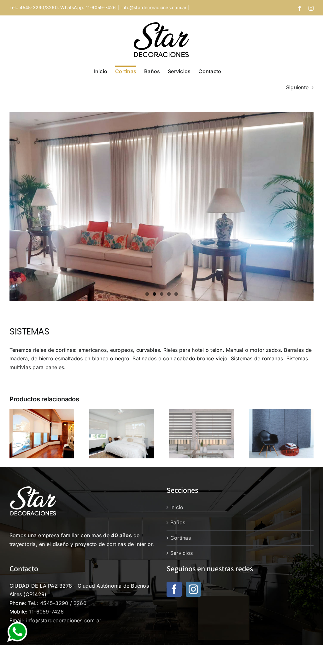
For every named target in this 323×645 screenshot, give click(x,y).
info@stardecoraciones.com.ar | (155, 7)
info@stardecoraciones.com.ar (64, 620)
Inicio (176, 507)
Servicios (181, 553)
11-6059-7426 (46, 611)
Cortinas (180, 538)
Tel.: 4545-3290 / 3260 (57, 603)
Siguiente (297, 87)
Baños (177, 522)
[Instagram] (193, 589)
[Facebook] (174, 589)
